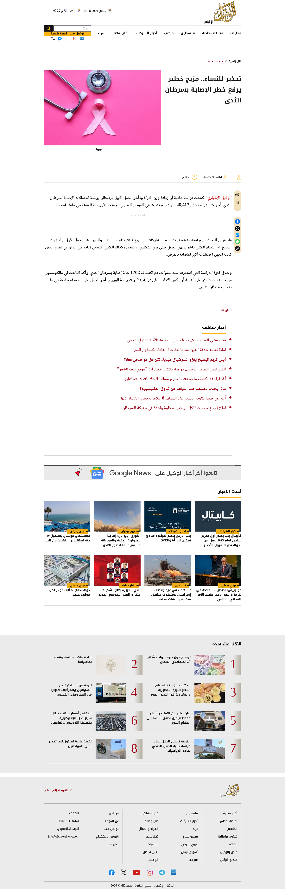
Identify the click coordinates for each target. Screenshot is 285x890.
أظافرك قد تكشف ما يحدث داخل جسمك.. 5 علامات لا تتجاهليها (175, 379)
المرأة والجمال (148, 829)
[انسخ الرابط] (237, 248)
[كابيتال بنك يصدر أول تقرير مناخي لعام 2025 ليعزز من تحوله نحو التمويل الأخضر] (218, 516)
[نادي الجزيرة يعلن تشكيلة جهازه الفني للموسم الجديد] (117, 570)
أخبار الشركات (146, 33)
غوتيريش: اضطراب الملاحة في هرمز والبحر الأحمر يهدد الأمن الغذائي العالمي (218, 595)
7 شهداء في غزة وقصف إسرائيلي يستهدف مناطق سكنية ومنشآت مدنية (171, 595)
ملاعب (169, 33)
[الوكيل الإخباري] (220, 12)
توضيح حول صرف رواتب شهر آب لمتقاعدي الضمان (169, 659)
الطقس (232, 829)
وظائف (232, 844)
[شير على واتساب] (237, 241)
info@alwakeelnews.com (63, 836)
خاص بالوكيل (228, 852)
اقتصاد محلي (228, 821)
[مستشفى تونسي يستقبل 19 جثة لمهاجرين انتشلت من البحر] (67, 516)
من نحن (114, 813)
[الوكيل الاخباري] (230, 790)
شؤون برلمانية (227, 836)
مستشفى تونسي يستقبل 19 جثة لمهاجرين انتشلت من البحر (67, 538)
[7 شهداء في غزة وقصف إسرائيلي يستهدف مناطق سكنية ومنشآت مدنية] (167, 570)
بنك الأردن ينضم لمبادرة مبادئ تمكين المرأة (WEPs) (168, 538)
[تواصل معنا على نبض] (82, 38)
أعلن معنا (121, 33)
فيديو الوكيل (228, 860)
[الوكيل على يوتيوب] (136, 872)
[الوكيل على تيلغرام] (162, 872)
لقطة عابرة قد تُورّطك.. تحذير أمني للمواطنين (70, 743)
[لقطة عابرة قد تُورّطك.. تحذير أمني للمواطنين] (111, 749)
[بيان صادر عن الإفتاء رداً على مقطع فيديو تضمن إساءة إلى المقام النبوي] (209, 721)
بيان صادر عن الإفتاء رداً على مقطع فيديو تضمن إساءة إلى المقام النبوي (168, 718)
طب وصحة (215, 61)
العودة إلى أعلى (56, 790)
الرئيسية (234, 61)
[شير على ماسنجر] (237, 235)
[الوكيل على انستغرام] (150, 872)
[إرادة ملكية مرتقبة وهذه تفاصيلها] (111, 665)
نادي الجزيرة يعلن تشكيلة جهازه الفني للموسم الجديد (119, 593)
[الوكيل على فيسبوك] (112, 872)
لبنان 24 (226, 310)
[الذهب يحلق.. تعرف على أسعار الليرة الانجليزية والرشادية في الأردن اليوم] (209, 693)
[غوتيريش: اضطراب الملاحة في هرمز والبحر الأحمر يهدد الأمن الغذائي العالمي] (218, 570)
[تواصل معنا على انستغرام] (75, 38)
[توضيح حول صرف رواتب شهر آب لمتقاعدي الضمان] (209, 665)
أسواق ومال (189, 852)
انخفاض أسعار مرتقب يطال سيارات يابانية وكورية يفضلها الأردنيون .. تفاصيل (71, 718)
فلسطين (188, 33)
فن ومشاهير (149, 813)
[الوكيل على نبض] (173, 872)
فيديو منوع (190, 836)
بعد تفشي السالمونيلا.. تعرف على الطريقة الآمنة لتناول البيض (176, 340)
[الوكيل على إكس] (123, 872)
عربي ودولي (128, 531)
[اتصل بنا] (53, 38)
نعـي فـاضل (150, 852)
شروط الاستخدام (107, 836)
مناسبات (153, 844)
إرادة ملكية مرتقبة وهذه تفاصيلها (73, 659)
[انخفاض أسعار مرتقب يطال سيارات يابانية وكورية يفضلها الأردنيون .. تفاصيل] (111, 721)
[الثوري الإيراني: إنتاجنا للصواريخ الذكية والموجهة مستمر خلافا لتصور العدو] (117, 516)
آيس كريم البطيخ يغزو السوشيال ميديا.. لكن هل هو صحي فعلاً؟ (174, 359)
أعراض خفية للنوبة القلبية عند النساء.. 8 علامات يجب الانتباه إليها (173, 398)
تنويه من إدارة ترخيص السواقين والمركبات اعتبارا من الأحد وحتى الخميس (71, 690)
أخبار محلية (129, 585)
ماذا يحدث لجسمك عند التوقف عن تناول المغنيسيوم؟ (183, 389)
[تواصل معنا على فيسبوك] (60, 38)
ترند (195, 829)
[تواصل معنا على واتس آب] (67, 38)
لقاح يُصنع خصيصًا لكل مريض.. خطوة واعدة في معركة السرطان (174, 408)
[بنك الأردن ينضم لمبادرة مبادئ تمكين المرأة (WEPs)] (167, 516)
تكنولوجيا (152, 836)
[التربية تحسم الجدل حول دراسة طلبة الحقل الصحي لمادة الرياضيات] (209, 749)
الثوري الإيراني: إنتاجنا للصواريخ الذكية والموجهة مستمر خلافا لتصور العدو (121, 540)
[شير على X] (237, 228)
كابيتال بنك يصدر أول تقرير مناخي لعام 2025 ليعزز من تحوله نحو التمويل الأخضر (221, 540)
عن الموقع (112, 821)
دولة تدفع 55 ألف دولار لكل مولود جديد (69, 593)
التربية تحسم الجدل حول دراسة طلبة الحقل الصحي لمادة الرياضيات (171, 746)
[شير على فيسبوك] (237, 221)
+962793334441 (69, 821)
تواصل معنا (111, 829)
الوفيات (153, 860)
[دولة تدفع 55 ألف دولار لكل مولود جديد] (67, 570)
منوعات (193, 860)
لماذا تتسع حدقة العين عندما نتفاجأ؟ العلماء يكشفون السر (180, 350)
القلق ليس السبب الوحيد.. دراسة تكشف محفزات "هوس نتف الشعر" (171, 369)
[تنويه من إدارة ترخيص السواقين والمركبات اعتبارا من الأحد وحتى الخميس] (111, 693)
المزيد (102, 33)
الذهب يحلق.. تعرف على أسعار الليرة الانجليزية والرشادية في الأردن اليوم (171, 690)
